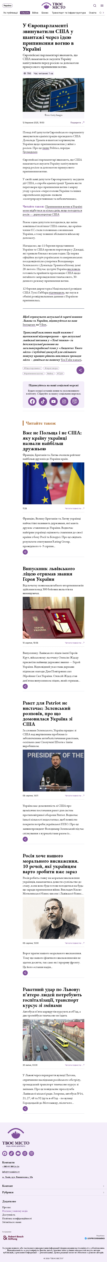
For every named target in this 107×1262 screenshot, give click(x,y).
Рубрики (7, 1192)
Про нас (6, 1207)
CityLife (25, 12)
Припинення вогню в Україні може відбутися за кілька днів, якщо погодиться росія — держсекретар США (52, 210)
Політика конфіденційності (17, 1218)
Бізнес (45, 12)
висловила (73, 269)
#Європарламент (32, 368)
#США (60, 373)
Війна (35, 12)
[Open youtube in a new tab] (53, 401)
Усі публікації (10, 12)
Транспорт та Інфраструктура (69, 12)
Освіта (92, 12)
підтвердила (56, 292)
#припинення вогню (33, 373)
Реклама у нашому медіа (15, 1210)
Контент (7, 1186)
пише (45, 148)
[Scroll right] (102, 13)
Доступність (8, 1214)
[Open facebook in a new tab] (32, 401)
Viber (42, 324)
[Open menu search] (95, 5)
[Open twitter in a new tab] (74, 401)
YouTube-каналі (71, 360)
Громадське (30, 152)
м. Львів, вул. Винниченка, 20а (17, 1177)
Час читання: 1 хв (43, 73)
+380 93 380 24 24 (10, 1166)
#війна (50, 373)
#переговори (51, 368)
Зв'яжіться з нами (11, 1222)
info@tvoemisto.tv (11, 1171)
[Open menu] (102, 5)
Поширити (75, 122)
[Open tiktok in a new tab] (43, 401)
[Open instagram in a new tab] (64, 401)
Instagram (29, 324)
